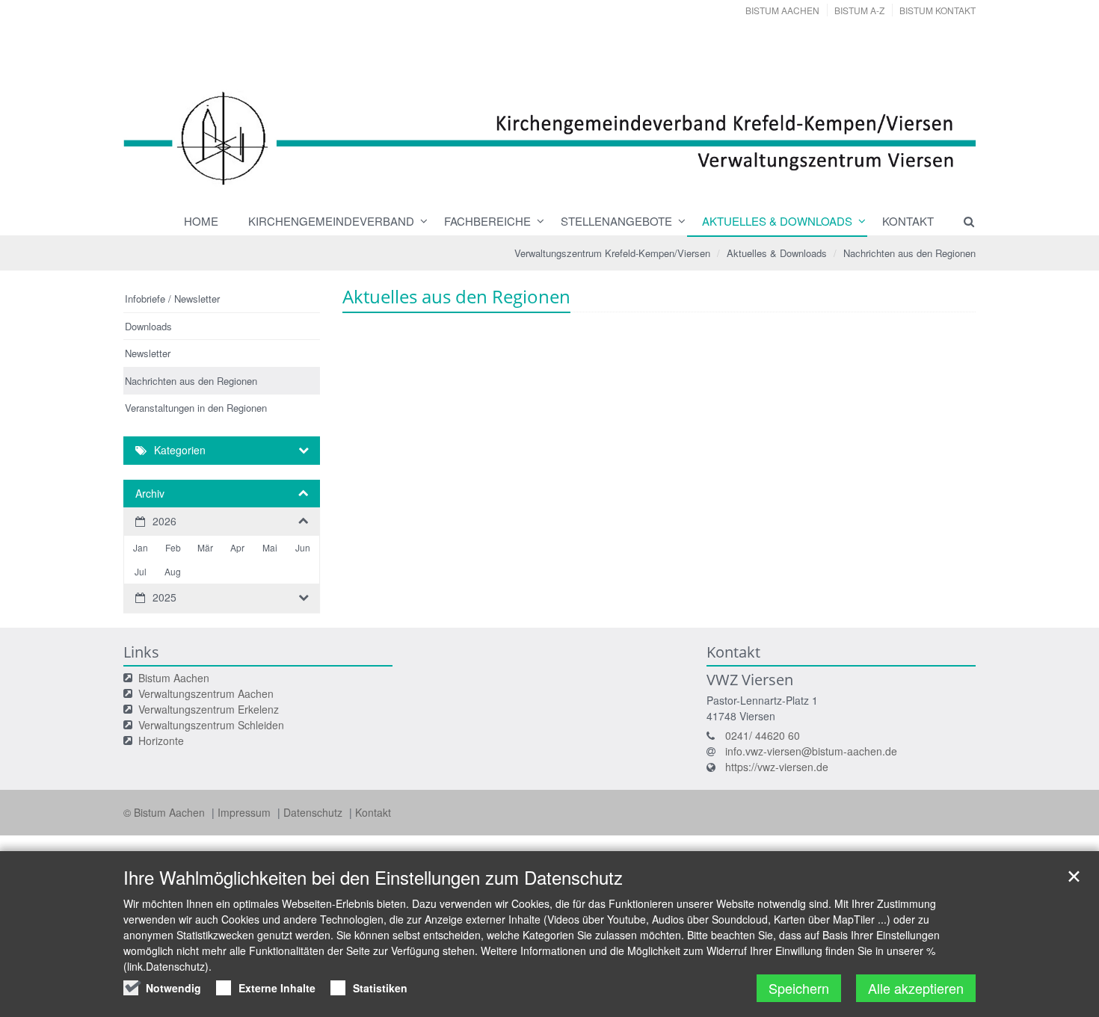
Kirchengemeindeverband (331, 221)
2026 (164, 520)
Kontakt (908, 221)
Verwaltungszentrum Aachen (206, 693)
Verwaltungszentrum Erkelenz (208, 709)
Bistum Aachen (782, 10)
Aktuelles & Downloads (777, 221)
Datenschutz (314, 812)
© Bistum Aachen (165, 812)
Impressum (246, 812)
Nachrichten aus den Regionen (909, 253)
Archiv (149, 493)
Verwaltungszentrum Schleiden (211, 724)
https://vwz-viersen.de (776, 766)
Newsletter (147, 353)
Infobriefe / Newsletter (172, 298)
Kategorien (180, 449)
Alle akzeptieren (916, 988)
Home (201, 221)
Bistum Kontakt (937, 10)
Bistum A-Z (859, 10)
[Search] (962, 221)
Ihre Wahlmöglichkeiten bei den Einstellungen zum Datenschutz (373, 877)
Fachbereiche (487, 221)
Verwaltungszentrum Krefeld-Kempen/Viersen (612, 253)
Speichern (799, 988)
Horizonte (161, 740)
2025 (164, 597)
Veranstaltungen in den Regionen (196, 408)
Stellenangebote (616, 221)
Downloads (148, 326)
